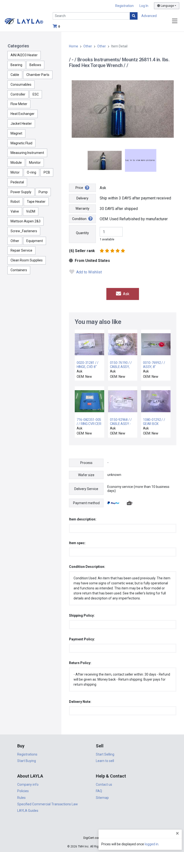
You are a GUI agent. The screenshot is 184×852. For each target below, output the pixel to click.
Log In (143, 6)
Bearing (16, 65)
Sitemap (102, 798)
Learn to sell (105, 761)
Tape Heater (36, 201)
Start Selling (105, 754)
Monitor (35, 162)
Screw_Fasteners (24, 231)
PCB (47, 172)
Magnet (16, 133)
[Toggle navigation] (174, 21)
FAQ (99, 791)
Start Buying (26, 761)
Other (15, 241)
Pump (43, 192)
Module (16, 162)
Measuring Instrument (27, 153)
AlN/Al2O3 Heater (24, 55)
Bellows (35, 65)
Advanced (149, 16)
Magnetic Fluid (21, 143)
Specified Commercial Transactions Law (47, 804)
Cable (15, 75)
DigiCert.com (92, 838)
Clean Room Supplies (27, 260)
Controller (18, 94)
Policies (23, 791)
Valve (15, 211)
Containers (19, 270)
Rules (21, 798)
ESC (36, 94)
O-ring (31, 172)
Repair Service (21, 250)
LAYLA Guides (27, 811)
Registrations (27, 754)
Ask (125, 294)
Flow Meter (19, 104)
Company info (28, 784)
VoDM (30, 211)
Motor (15, 172)
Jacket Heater (21, 123)
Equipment (34, 241)
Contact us (104, 784)
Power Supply (21, 192)
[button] (92, 829)
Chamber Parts (37, 75)
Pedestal (17, 182)
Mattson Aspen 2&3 (25, 221)
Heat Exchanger (22, 114)
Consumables (21, 84)
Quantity (82, 233)
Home (73, 46)
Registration (124, 6)
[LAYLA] (24, 21)
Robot (15, 201)
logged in (151, 844)
